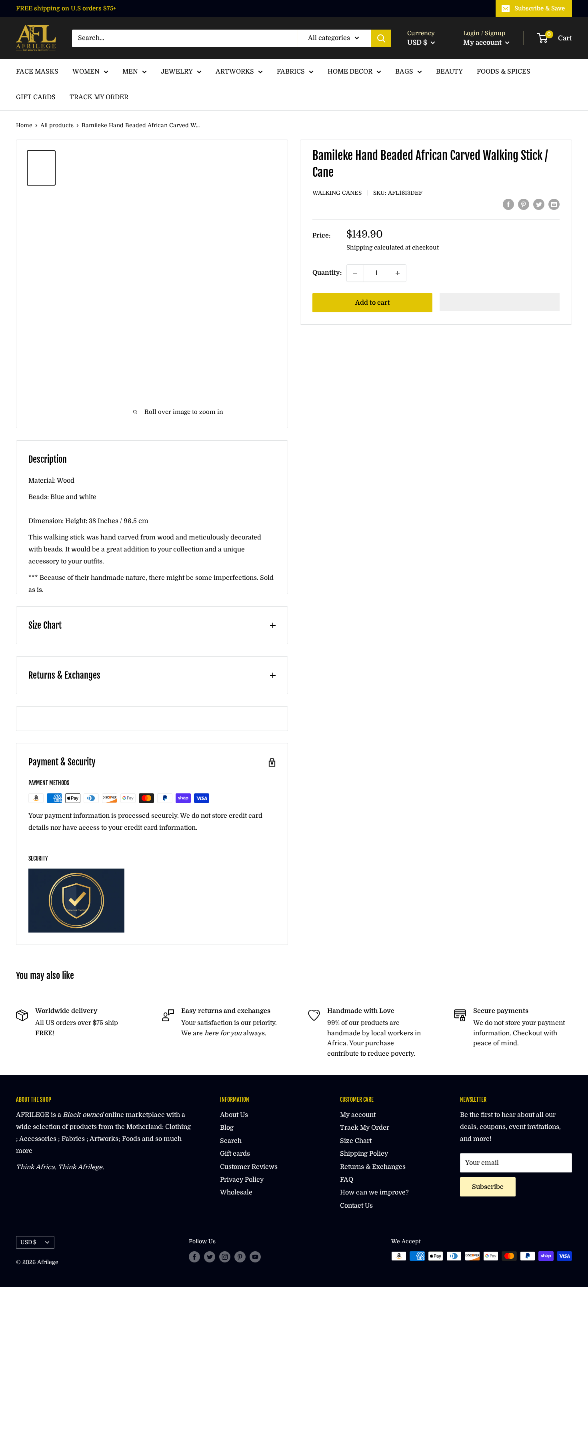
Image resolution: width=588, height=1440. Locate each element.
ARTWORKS (235, 71)
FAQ (346, 1179)
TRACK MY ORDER (99, 97)
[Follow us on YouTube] (255, 1256)
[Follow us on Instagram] (224, 1256)
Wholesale (236, 1192)
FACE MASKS (37, 71)
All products (57, 125)
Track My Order (364, 1127)
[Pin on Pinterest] (523, 204)
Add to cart (372, 302)
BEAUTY (449, 71)
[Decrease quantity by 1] (355, 273)
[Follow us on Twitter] (209, 1256)
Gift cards (235, 1153)
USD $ (28, 1242)
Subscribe (488, 1186)
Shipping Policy (364, 1153)
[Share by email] (554, 204)
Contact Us (356, 1205)
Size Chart (356, 1140)
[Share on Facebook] (508, 204)
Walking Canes (337, 193)
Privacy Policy (242, 1179)
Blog (227, 1127)
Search (231, 1140)
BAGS (404, 71)
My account (483, 42)
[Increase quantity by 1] (397, 273)
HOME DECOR (350, 71)
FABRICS (291, 71)
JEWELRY (177, 71)
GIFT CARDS (36, 97)
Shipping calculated (375, 247)
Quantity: (327, 272)
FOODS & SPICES (503, 71)
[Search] (381, 38)
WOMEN (86, 71)
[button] (500, 302)
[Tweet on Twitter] (538, 204)
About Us (234, 1114)
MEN (130, 71)
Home (24, 125)
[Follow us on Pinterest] (240, 1256)
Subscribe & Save (539, 8)
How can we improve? (374, 1192)
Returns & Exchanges (373, 1166)
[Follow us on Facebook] (194, 1256)
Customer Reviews (249, 1166)
